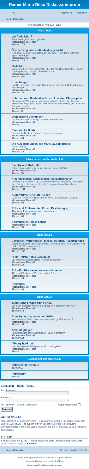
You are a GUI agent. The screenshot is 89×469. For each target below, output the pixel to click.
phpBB (33, 457)
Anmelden (7, 386)
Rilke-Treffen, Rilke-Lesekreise (31, 256)
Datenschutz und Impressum (44, 359)
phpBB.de (59, 461)
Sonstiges (18, 284)
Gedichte (17, 66)
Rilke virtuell (44, 297)
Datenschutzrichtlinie (25, 365)
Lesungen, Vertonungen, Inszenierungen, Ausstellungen (48, 240)
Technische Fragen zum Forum (32, 302)
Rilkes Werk (44, 30)
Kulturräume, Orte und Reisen (31, 194)
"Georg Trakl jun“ (23, 343)
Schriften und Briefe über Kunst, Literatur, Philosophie (47, 98)
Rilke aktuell (44, 234)
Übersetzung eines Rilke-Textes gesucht (37, 50)
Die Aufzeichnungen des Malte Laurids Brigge (41, 143)
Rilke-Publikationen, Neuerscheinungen (37, 270)
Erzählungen (20, 82)
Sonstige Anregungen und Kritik (32, 316)
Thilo (28, 42)
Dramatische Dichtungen (27, 116)
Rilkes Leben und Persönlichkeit (45, 159)
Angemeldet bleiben (68, 404)
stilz (34, 42)
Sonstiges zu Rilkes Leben (29, 221)
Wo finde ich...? (22, 36)
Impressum (19, 373)
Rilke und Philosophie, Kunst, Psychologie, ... (41, 208)
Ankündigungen (22, 330)
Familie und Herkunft (25, 165)
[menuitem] (11, 12)
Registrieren (25, 386)
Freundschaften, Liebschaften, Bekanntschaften (42, 178)
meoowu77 (32, 443)
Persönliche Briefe (23, 130)
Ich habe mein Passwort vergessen (19, 404)
